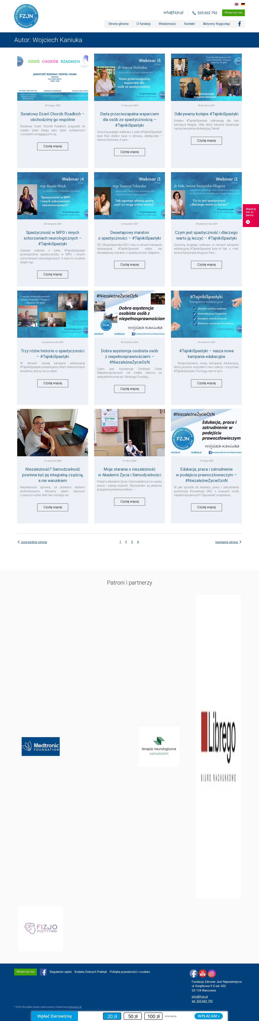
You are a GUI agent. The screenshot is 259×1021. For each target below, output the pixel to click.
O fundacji (144, 24)
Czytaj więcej (53, 146)
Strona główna (118, 24)
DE (243, 4)
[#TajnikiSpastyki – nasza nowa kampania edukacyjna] (206, 314)
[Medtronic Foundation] (41, 746)
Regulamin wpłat (61, 972)
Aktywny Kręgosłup (216, 24)
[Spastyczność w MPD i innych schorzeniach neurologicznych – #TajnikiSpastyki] (52, 195)
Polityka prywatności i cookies (130, 972)
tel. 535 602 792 (202, 1001)
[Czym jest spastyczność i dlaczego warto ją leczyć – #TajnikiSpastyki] (206, 195)
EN (236, 4)
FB (43, 972)
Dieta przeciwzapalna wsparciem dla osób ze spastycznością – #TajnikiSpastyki (129, 119)
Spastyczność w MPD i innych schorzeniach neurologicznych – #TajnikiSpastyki (53, 238)
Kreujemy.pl (75, 1007)
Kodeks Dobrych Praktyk (91, 972)
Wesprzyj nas (233, 12)
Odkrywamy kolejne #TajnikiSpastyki (206, 113)
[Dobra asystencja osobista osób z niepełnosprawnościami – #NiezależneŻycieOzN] (129, 314)
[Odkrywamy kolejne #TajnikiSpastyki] (206, 77)
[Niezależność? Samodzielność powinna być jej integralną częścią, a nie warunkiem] (52, 432)
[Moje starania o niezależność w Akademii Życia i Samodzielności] (129, 432)
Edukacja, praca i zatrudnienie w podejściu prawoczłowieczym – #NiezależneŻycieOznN (206, 475)
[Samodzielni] (159, 746)
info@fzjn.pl (173, 12)
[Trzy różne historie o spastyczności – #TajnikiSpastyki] (52, 314)
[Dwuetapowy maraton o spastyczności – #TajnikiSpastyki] (129, 195)
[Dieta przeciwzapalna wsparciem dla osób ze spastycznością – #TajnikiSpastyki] (129, 77)
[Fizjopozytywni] (40, 929)
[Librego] (218, 746)
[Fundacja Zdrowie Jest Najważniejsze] (26, 16)
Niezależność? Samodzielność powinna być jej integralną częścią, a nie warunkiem (52, 475)
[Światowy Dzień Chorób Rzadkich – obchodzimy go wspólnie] (52, 77)
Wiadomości (167, 24)
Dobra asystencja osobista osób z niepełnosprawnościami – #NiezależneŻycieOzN (129, 356)
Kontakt (189, 24)
